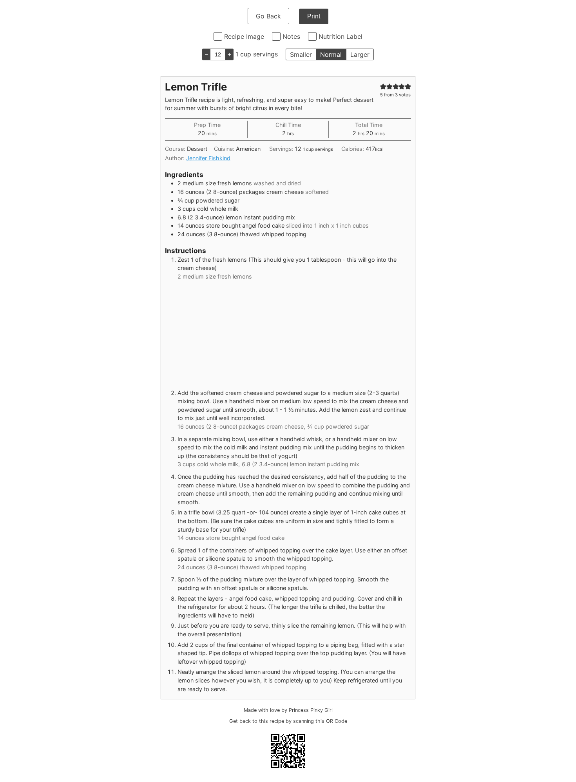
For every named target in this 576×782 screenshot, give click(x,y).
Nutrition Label (340, 36)
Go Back (268, 16)
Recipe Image (244, 36)
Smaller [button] (301, 54)
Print (313, 16)
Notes (291, 36)
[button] (383, 86)
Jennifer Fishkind (208, 158)
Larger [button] (360, 54)
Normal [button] (331, 54)
